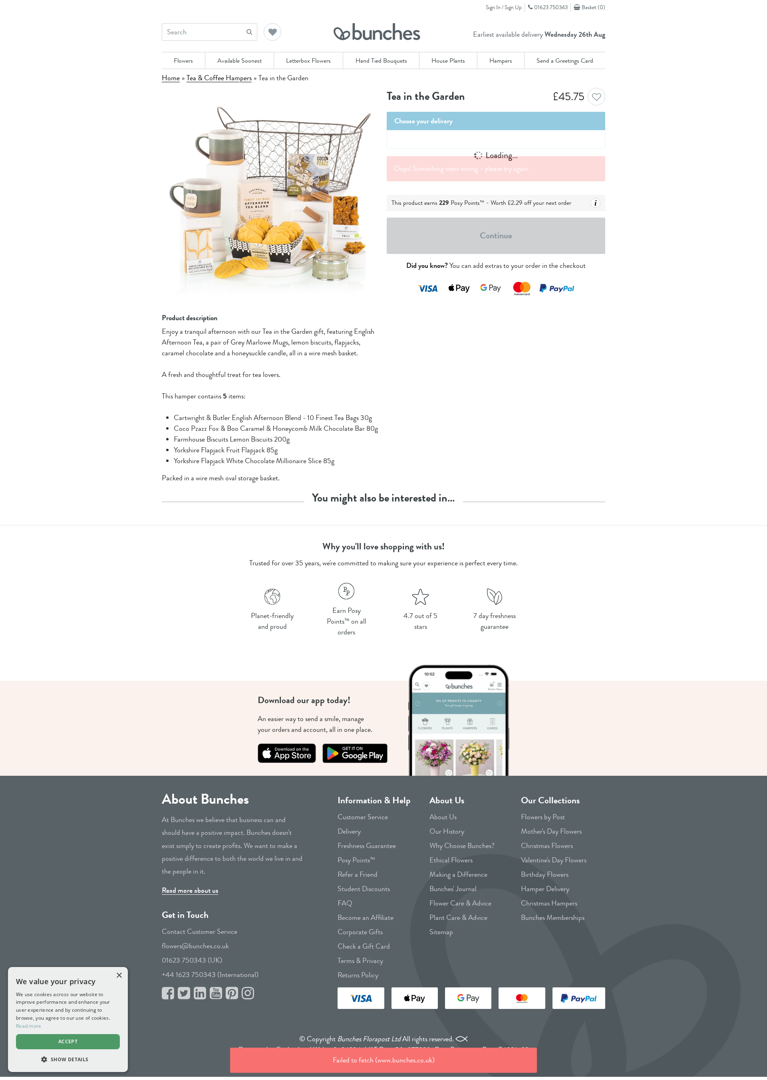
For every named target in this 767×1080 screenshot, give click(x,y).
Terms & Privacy (360, 960)
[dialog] (68, 1019)
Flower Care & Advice (460, 903)
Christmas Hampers (549, 903)
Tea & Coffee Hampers (219, 78)
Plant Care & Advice (458, 917)
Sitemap (441, 932)
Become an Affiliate (365, 917)
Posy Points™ (356, 860)
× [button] (119, 976)
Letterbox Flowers (308, 60)
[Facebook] (168, 993)
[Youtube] (216, 993)
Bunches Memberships (552, 917)
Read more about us (190, 890)
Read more (29, 1026)
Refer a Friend (358, 874)
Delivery (349, 831)
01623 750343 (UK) (192, 960)
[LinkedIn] (200, 993)
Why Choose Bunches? (462, 845)
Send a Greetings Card (565, 60)
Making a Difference (458, 874)
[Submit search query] (249, 31)
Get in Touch (185, 914)
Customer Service (363, 817)
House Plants (448, 60)
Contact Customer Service (199, 931)
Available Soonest (239, 60)
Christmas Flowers (547, 845)
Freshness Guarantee (367, 845)
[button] (273, 33)
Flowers (183, 60)
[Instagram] (248, 993)
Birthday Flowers (544, 874)
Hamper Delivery (545, 889)
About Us (446, 800)
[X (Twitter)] (184, 993)
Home (171, 78)
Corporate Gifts (360, 932)
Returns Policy (358, 975)
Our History (446, 831)
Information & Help (374, 800)
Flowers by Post (543, 817)
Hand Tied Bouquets (381, 60)
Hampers (500, 60)
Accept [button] (67, 1041)
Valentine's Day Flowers (553, 860)
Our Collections (550, 800)
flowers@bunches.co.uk (195, 946)
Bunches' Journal (453, 889)
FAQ (345, 903)
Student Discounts (364, 889)
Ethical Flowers (451, 860)
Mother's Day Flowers (551, 831)
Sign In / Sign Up (504, 7)
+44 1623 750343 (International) (210, 974)
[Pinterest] (232, 993)
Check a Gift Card (364, 946)
